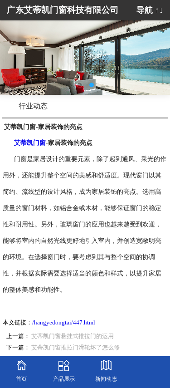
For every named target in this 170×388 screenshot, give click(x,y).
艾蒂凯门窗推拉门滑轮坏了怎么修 (75, 347)
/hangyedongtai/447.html (63, 322)
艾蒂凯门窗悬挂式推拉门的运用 (72, 336)
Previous (13, 50)
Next (156, 50)
